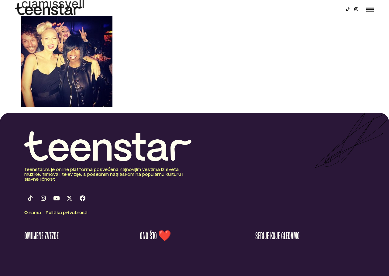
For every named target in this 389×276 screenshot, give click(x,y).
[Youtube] (56, 198)
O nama (32, 213)
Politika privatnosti (67, 213)
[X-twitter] (69, 198)
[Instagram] (356, 9)
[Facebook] (82, 198)
